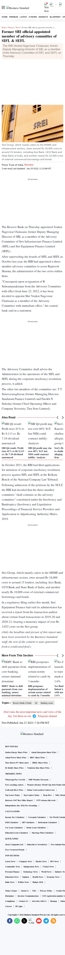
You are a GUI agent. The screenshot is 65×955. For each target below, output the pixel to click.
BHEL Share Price (40, 763)
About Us (25, 891)
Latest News (10, 861)
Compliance (10, 901)
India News (9, 882)
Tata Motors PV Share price (17, 763)
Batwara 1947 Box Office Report (19, 800)
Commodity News (12, 866)
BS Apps (18, 906)
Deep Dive (47, 795)
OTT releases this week (45, 800)
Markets (43, 17)
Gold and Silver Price (14, 790)
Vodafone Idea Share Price (38, 768)
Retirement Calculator (47, 822)
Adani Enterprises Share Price (43, 752)
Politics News (23, 882)
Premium (13, 17)
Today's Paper (11, 891)
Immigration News (31, 866)
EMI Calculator (11, 822)
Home (4, 17)
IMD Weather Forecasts (38, 779)
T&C (34, 891)
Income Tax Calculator (14, 817)
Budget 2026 (38, 882)
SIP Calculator (28, 822)
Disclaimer (9, 896)
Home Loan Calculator (36, 827)
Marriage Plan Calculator (43, 833)
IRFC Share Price (37, 757)
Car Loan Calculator (14, 827)
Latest (23, 17)
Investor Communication (28, 896)
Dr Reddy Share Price (14, 768)
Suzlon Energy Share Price (16, 752)
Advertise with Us (39, 901)
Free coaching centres (14, 785)
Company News (25, 861)
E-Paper (33, 17)
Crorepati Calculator (37, 817)
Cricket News (48, 866)
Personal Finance (12, 872)
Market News (41, 861)
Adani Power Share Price (15, 757)
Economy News (53, 877)
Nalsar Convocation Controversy (41, 790)
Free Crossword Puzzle (14, 850)
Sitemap (53, 901)
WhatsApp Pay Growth (15, 779)
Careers (8, 906)
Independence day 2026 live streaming (21, 805)
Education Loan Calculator (16, 833)
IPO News (54, 861)
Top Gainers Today (32, 795)
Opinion (25, 877)
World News (46, 872)
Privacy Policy (46, 891)
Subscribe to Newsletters (37, 844)
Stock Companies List (14, 844)
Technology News (30, 872)
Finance (11, 27)
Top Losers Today (12, 795)
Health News (38, 877)
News (18, 27)
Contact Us (23, 901)
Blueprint (55, 17)
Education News (12, 877)
